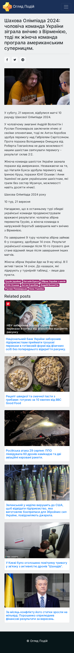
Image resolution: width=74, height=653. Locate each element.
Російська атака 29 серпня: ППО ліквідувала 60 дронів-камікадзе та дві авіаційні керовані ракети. (33, 454)
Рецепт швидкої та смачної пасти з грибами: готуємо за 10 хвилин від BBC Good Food (33, 399)
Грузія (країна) (13, 281)
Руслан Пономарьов (16, 288)
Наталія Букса (31, 281)
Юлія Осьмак (12, 285)
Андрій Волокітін (49, 285)
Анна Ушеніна (36, 288)
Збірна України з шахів (53, 281)
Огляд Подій (23, 6)
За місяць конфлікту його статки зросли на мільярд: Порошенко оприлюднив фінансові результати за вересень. (36, 615)
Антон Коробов (30, 285)
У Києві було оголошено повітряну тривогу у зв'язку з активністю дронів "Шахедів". (36, 564)
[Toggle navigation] (66, 6)
